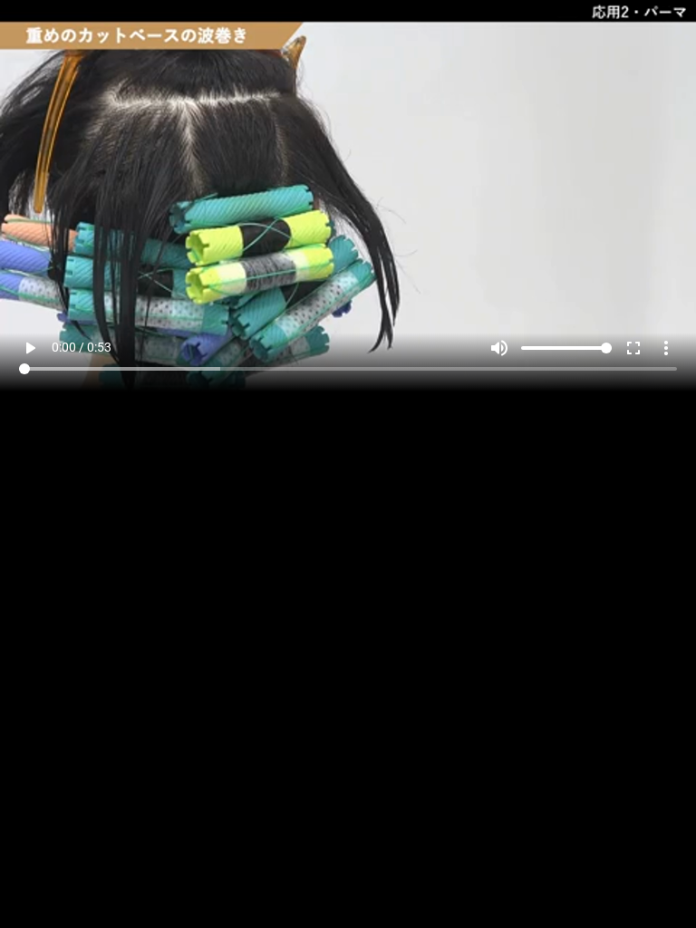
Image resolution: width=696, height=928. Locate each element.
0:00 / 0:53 (81, 883)
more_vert (666, 884)
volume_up (499, 884)
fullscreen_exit (633, 884)
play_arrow (30, 884)
